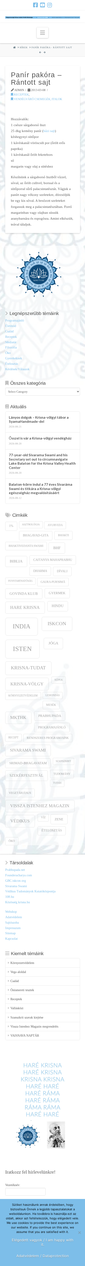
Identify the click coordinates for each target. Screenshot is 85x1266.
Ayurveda (55, 525)
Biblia (16, 561)
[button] (42, 32)
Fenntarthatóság (20, 581)
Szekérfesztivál (26, 775)
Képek (59, 680)
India (21, 626)
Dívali (62, 571)
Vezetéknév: (12, 1185)
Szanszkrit (63, 761)
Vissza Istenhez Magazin (39, 805)
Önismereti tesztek (22, 990)
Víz (43, 817)
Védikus (20, 821)
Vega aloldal (18, 972)
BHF (57, 548)
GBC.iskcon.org (15, 880)
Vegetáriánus (20, 793)
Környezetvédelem (23, 695)
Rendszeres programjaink (48, 738)
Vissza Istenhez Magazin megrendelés (34, 1026)
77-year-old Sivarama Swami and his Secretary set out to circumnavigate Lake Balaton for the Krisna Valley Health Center (42, 461)
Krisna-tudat (28, 667)
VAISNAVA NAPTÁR (24, 1035)
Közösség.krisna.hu (17, 902)
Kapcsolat (11, 938)
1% (11, 526)
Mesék (51, 704)
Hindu (58, 606)
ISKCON (57, 623)
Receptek (21, 94)
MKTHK (18, 717)
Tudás (57, 783)
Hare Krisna (25, 607)
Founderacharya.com (18, 875)
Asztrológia (31, 524)
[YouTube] (42, 5)
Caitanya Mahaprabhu (52, 560)
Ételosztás (11, 363)
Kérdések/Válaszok (17, 369)
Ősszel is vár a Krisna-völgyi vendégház (40, 438)
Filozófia (11, 347)
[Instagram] (49, 5)
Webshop (11, 911)
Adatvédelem (13, 917)
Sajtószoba (12, 922)
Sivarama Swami (28, 750)
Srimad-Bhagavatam (28, 763)
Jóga (53, 643)
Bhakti (63, 535)
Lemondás (53, 695)
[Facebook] (35, 5)
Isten (22, 648)
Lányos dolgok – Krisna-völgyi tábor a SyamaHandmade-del (39, 419)
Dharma (40, 571)
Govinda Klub (24, 594)
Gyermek (57, 593)
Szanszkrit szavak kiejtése (26, 1017)
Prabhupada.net (15, 870)
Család (9, 331)
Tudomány (61, 774)
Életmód (10, 326)
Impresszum (13, 928)
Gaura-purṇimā (53, 582)
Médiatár (11, 342)
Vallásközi (16, 1008)
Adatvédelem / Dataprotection (42, 1256)
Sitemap (10, 933)
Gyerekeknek (13, 358)
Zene (59, 819)
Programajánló (14, 320)
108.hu (9, 896)
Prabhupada (49, 716)
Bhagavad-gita (36, 535)
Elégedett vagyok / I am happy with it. (42, 1242)
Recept (13, 737)
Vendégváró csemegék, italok (37, 99)
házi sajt (49, 131)
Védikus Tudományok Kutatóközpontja (30, 891)
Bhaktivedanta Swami (26, 546)
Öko (8, 353)
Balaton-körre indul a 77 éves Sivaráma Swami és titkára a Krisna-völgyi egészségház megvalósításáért (40, 488)
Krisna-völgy (27, 684)
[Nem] (79, 1232)
